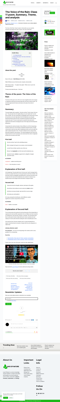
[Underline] (14, 327)
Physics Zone (27, 367)
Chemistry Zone (27, 369)
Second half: (17, 62)
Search (52, 12)
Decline (11, 397)
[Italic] (13, 327)
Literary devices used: (21, 65)
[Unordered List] (19, 327)
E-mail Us (38, 370)
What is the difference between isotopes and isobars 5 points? (49, 127)
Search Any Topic (47, 10)
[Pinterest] (1, 20)
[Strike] (16, 327)
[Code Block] (23, 327)
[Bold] (11, 327)
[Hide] (0, 24)
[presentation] (27, 327)
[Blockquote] (21, 327)
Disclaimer (38, 372)
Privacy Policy (13, 300)
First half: (17, 59)
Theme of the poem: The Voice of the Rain (22, 56)
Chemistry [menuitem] (38, 2)
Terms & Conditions (40, 381)
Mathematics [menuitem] (45, 2)
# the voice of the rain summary (12, 278)
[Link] (24, 327)
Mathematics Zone (28, 370)
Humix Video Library (28, 373)
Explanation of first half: (18, 61)
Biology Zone (26, 372)
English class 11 (21, 20)
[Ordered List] (18, 327)
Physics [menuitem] (32, 2)
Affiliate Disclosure (40, 373)
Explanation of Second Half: (19, 64)
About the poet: (18, 55)
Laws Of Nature (15, 266)
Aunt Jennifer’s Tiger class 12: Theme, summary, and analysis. (21, 238)
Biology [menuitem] (52, 2)
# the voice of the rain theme (25, 278)
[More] (1, 23)
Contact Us (38, 369)
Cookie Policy (39, 379)
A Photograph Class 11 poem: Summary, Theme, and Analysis (20, 239)
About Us (38, 367)
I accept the (11, 300)
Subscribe (8, 303)
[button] (29, 53)
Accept (5, 397)
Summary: (15, 58)
